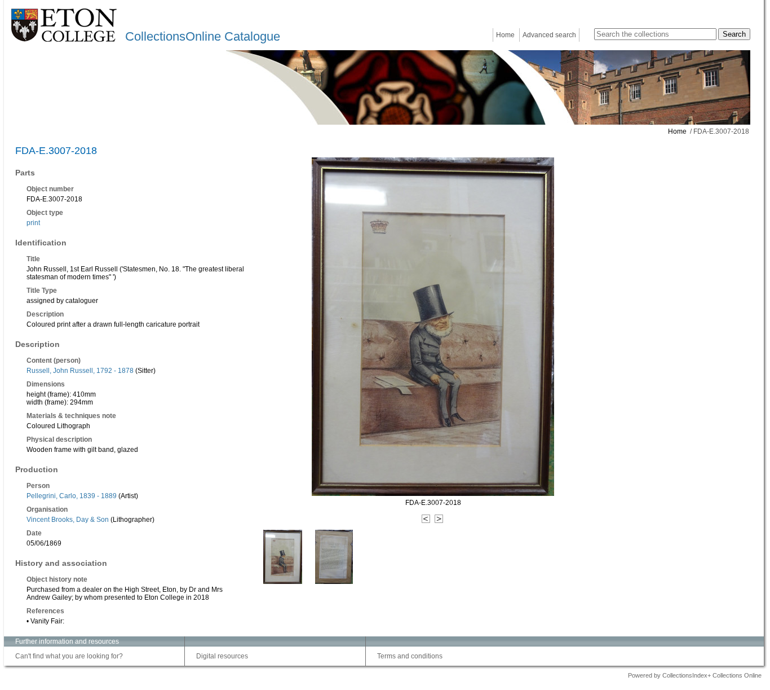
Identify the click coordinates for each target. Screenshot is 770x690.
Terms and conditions (409, 656)
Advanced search (549, 35)
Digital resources (222, 656)
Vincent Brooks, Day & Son (67, 520)
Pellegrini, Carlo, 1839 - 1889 (71, 496)
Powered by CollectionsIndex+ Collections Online (695, 675)
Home (505, 35)
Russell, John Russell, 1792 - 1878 (80, 371)
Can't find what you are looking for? (69, 656)
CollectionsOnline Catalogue (202, 36)
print (33, 223)
